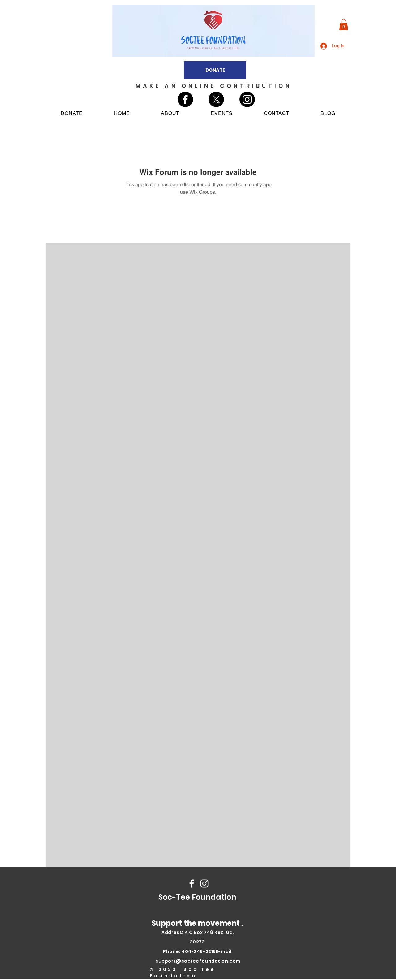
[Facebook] (185, 99)
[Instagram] (247, 99)
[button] (343, 24)
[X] (216, 99)
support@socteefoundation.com (198, 961)
